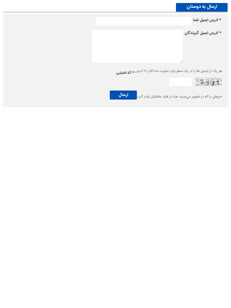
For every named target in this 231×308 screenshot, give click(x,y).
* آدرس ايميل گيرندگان (202, 33)
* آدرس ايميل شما (207, 20)
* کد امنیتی (125, 72)
